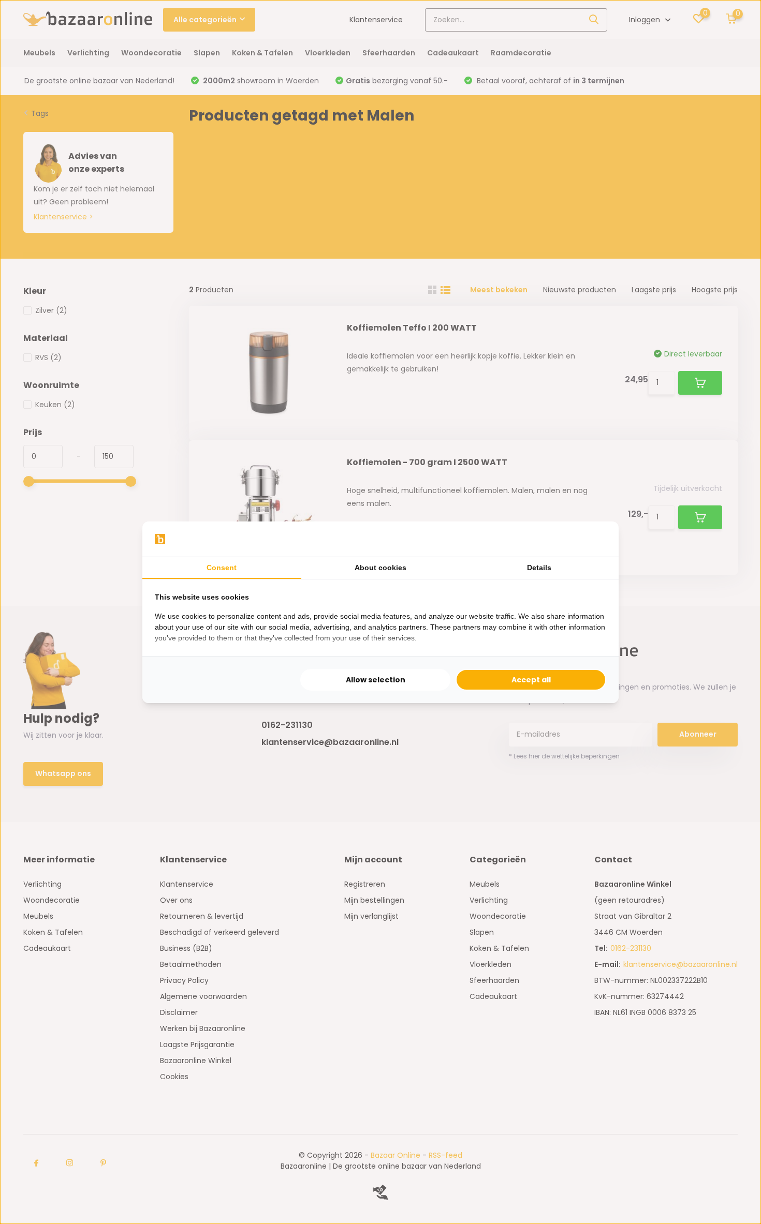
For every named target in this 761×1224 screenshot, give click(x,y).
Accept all (531, 680)
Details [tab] (539, 567)
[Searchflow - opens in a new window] (593, 539)
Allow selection (375, 680)
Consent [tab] (222, 567)
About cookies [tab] (380, 567)
